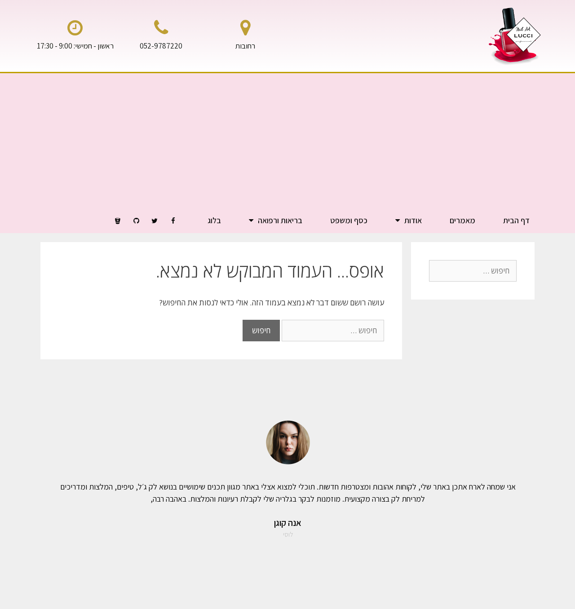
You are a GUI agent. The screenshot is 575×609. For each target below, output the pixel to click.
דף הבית (516, 220)
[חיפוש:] (332, 330)
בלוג (214, 220)
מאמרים (462, 220)
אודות (413, 220)
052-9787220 (161, 46)
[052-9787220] (161, 28)
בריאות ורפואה (280, 220)
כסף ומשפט (348, 220)
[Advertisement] (287, 140)
